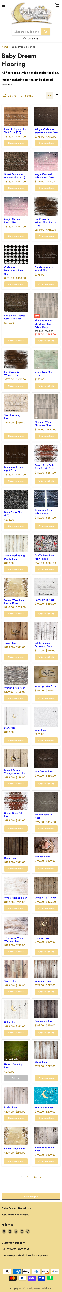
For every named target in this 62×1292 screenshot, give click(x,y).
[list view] (56, 95)
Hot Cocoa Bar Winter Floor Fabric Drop (45, 222)
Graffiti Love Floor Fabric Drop (45, 557)
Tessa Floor (10, 643)
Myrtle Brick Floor (44, 600)
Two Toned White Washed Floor (13, 939)
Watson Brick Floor (14, 688)
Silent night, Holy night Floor (13, 468)
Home (5, 46)
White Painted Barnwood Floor (43, 644)
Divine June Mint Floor (44, 373)
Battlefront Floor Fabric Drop (43, 512)
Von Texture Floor (44, 771)
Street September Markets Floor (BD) (14, 175)
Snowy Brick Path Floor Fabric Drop (44, 466)
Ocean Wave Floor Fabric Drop (14, 601)
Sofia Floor (10, 1022)
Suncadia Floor (43, 981)
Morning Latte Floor (45, 686)
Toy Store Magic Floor (13, 416)
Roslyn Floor (11, 1107)
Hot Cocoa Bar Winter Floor (12, 373)
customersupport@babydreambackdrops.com (25, 1255)
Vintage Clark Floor (45, 897)
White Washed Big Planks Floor (14, 557)
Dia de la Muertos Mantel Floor (44, 268)
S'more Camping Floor (13, 1065)
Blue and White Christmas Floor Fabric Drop (43, 324)
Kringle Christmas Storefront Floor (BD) (46, 130)
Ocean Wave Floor (14, 1148)
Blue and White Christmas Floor (43, 423)
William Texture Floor (43, 816)
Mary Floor (10, 728)
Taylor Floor (10, 981)
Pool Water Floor (44, 1107)
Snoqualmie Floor (44, 1021)
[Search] (45, 31)
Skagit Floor (41, 1062)
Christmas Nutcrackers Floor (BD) (14, 270)
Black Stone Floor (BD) (13, 513)
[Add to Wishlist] (24, 111)
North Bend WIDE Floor (45, 1149)
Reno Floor (10, 858)
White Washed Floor (15, 898)
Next (36, 1177)
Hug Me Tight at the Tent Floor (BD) (15, 130)
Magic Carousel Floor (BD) (12, 220)
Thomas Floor (42, 938)
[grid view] (49, 95)
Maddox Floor (42, 856)
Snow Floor (41, 730)
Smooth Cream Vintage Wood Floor (15, 771)
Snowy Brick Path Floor (13, 814)
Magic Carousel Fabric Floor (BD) (44, 175)
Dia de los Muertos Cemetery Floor (14, 317)
